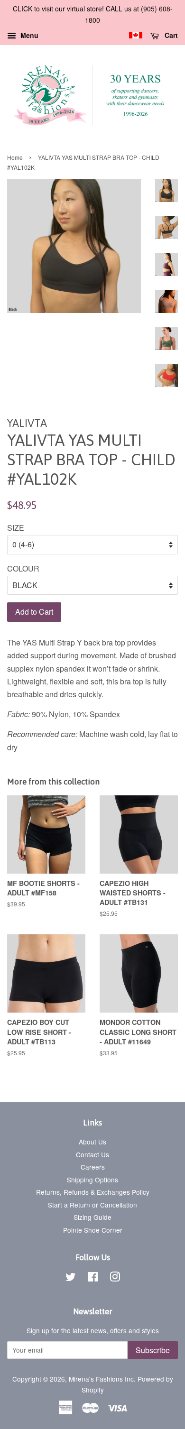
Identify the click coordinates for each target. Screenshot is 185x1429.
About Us (92, 1141)
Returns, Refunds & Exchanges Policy (92, 1192)
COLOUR (23, 568)
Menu (28, 35)
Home (15, 157)
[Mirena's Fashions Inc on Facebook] (92, 1278)
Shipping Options (92, 1179)
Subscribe (153, 1350)
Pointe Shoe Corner (92, 1230)
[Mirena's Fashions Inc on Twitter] (70, 1278)
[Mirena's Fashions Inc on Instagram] (115, 1278)
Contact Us (92, 1154)
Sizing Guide (92, 1217)
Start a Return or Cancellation (92, 1204)
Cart (170, 35)
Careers (93, 1166)
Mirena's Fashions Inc (101, 1378)
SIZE (15, 527)
